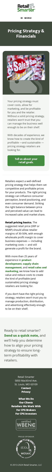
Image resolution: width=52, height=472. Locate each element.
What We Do (26, 398)
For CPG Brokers (26, 410)
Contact (26, 388)
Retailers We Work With (26, 406)
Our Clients (26, 402)
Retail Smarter (26, 7)
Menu (28, 18)
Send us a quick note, (21, 335)
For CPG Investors (26, 413)
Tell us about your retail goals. (26, 161)
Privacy (26, 391)
